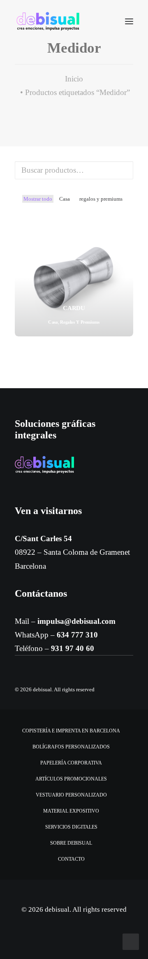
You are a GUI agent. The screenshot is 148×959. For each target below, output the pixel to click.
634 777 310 (77, 634)
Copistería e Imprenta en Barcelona (71, 731)
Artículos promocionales (71, 779)
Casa (64, 199)
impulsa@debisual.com (76, 621)
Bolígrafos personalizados (71, 747)
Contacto (71, 859)
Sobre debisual (71, 843)
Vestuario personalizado (71, 795)
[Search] (104, 21)
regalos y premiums (101, 199)
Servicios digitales (71, 827)
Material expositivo (71, 811)
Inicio (74, 78)
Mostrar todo (37, 199)
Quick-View (123, 227)
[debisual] (48, 21)
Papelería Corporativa (71, 763)
